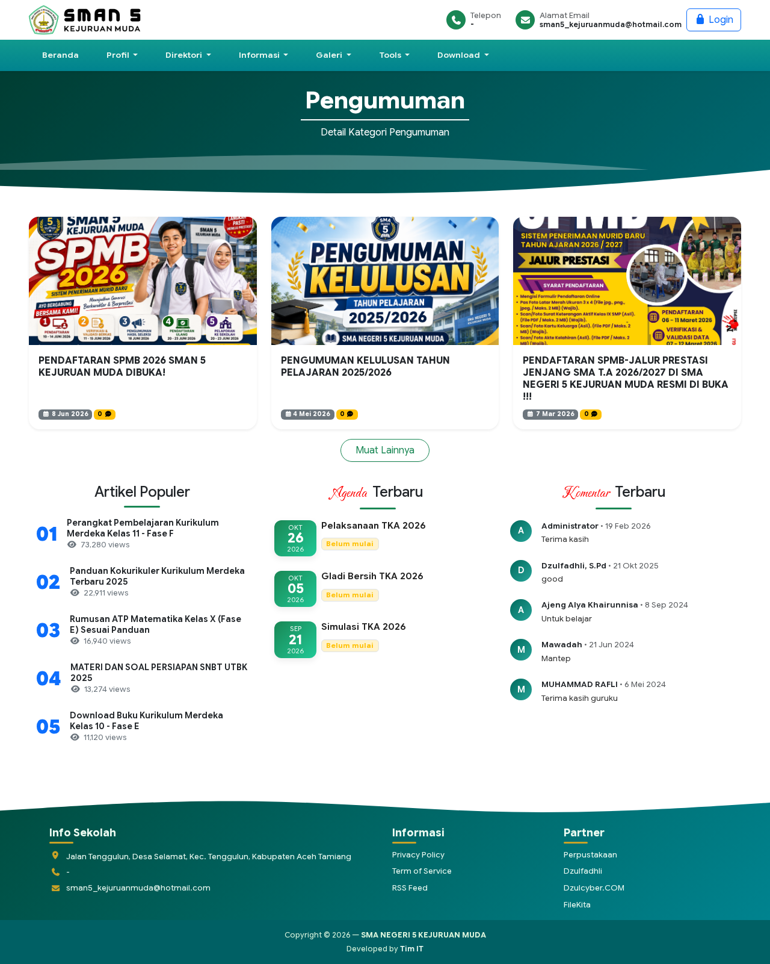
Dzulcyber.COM (594, 888)
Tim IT (412, 949)
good (552, 579)
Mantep (556, 658)
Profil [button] (118, 55)
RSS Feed (410, 888)
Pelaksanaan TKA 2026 (373, 525)
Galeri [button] (330, 55)
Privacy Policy (418, 855)
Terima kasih (565, 539)
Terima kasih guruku (579, 698)
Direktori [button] (184, 55)
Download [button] (459, 55)
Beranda (60, 55)
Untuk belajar (566, 619)
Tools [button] (391, 55)
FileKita (577, 905)
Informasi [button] (260, 55)
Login (719, 20)
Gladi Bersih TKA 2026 (372, 576)
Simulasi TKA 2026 (363, 626)
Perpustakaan (590, 855)
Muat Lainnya (385, 450)
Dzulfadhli (583, 871)
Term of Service (422, 871)
